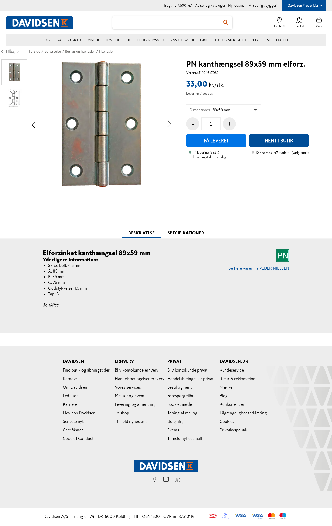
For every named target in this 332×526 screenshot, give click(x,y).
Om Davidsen (75, 387)
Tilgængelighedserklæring (243, 413)
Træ (58, 40)
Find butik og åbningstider (86, 370)
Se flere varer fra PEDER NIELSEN (259, 268)
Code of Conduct (78, 438)
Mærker (227, 387)
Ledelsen (71, 396)
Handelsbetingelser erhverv (139, 378)
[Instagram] (166, 480)
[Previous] (33, 124)
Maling (94, 40)
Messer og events (130, 396)
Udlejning (176, 421)
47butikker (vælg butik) (291, 152)
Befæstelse (261, 40)
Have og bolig (119, 40)
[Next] (169, 124)
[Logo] (42, 23)
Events (173, 430)
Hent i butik (279, 140)
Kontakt (70, 378)
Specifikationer (186, 233)
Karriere (70, 404)
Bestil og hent (179, 387)
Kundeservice (232, 370)
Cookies (227, 421)
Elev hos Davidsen (79, 413)
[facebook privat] (154, 480)
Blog (224, 396)
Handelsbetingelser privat (190, 378)
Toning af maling (182, 413)
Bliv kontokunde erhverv (136, 370)
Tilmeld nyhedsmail (132, 421)
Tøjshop (122, 413)
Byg (47, 40)
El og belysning (151, 40)
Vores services (128, 387)
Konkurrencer (232, 404)
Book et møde (179, 404)
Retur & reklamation (237, 378)
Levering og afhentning (136, 404)
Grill (204, 40)
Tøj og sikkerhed (230, 40)
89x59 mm (210, 110)
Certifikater (73, 430)
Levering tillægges (199, 93)
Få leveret (216, 140)
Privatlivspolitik (233, 430)
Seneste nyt (73, 421)
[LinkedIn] (177, 480)
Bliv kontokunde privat (187, 370)
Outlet (282, 40)
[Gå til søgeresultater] (226, 22)
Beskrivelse (141, 233)
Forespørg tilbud (182, 396)
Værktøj (75, 40)
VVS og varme (183, 40)
